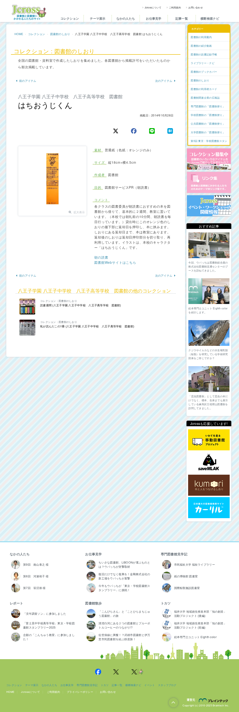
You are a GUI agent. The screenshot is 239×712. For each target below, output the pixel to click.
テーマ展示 (97, 18)
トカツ (166, 603)
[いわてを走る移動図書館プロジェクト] (209, 440)
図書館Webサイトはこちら (115, 262)
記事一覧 (182, 18)
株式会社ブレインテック (214, 700)
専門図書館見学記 (174, 554)
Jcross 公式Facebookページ (98, 672)
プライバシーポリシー (80, 692)
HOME (18, 34)
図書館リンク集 (209, 182)
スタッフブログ (167, 685)
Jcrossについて (153, 7)
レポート (16, 603)
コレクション (69, 18)
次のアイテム (163, 81)
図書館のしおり (60, 34)
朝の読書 (101, 257)
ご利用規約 (175, 7)
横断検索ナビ (209, 18)
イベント (149, 685)
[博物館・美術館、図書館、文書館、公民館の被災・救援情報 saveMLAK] (209, 462)
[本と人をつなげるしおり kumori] (209, 485)
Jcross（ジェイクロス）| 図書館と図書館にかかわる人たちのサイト (29, 12)
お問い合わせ (195, 7)
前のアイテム (27, 81)
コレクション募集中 (209, 159)
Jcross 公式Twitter (116, 672)
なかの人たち (125, 18)
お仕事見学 (153, 18)
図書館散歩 (93, 603)
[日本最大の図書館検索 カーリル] (209, 507)
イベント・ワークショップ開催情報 (209, 205)
